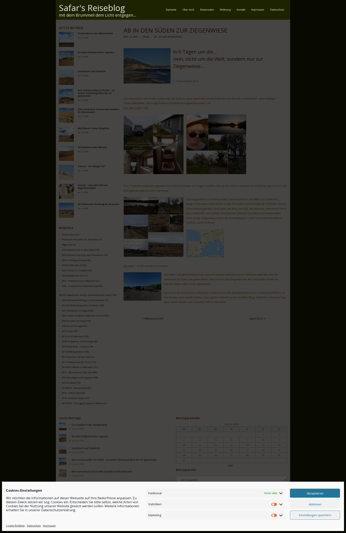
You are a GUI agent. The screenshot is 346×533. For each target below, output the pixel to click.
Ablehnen (315, 504)
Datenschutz (34, 525)
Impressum (49, 525)
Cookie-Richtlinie (15, 525)
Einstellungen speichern (315, 515)
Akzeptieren (315, 493)
